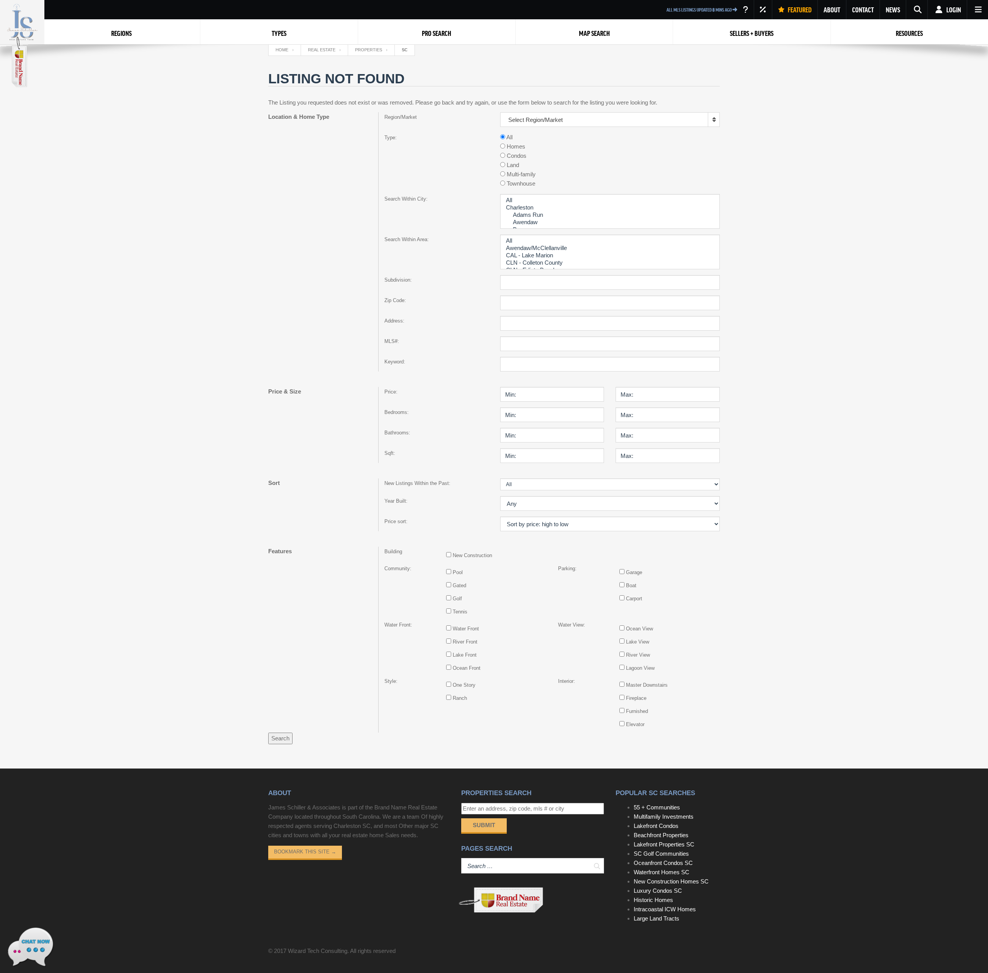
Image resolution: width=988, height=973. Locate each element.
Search (280, 738)
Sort (274, 483)
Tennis (460, 612)
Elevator (635, 724)
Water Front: (398, 625)
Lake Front (465, 655)
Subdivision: (398, 280)
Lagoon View (640, 668)
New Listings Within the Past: (417, 483)
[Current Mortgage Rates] (763, 9)
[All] (610, 200)
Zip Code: (395, 300)
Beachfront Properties (661, 835)
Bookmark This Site (305, 852)
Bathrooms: (397, 433)
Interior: (566, 681)
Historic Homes (653, 900)
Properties (368, 49)
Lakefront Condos (656, 826)
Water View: (571, 625)
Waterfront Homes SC (661, 872)
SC (405, 49)
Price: (391, 392)
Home (282, 49)
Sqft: (389, 453)
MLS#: (391, 341)
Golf (457, 598)
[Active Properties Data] (745, 9)
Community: (397, 568)
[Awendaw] (610, 222)
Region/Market (400, 117)
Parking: (567, 568)
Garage (634, 572)
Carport (634, 598)
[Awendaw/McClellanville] (610, 248)
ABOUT (832, 10)
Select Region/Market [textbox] (535, 120)
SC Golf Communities (661, 853)
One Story (464, 685)
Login (953, 10)
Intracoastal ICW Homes (665, 909)
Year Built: (396, 501)
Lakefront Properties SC (664, 844)
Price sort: (396, 521)
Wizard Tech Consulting (317, 951)
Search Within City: (406, 199)
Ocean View (639, 629)
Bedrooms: (396, 412)
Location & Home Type (298, 116)
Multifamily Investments (664, 816)
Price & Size (284, 391)
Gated (459, 585)
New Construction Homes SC (671, 881)
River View (638, 655)
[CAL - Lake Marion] (610, 255)
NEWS (893, 10)
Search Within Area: (406, 239)
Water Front (466, 629)
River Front (465, 642)
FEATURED (799, 10)
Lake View (637, 642)
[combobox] (610, 119)
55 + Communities (657, 807)
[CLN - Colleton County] (610, 263)
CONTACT (863, 10)
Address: (394, 321)
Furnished (637, 711)
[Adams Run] (610, 215)
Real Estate (321, 49)
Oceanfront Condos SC (663, 863)
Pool (458, 572)
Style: (391, 681)
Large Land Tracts (656, 918)
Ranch (460, 698)
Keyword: (394, 362)
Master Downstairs (647, 685)
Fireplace (636, 698)
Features (280, 551)
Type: (390, 137)
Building (393, 551)
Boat (631, 585)
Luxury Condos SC (658, 890)
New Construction (472, 555)
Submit (484, 825)
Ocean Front (466, 668)
